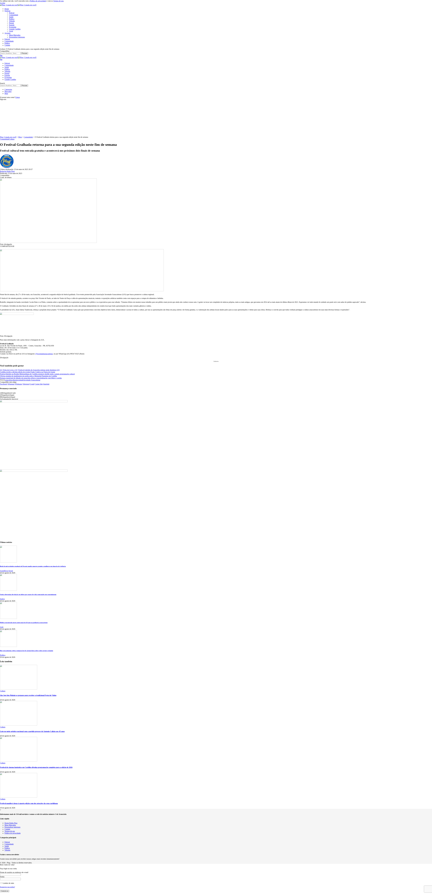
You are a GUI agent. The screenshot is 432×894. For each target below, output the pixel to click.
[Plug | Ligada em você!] (18, 5)
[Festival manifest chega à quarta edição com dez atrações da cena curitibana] (18, 797)
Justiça (2, 599)
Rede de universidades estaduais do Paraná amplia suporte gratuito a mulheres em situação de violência (33, 566)
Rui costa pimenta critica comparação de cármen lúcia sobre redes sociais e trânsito (26, 650)
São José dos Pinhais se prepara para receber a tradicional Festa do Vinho (28, 695)
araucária (8, 380)
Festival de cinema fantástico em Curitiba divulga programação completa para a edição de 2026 (36, 767)
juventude (19, 380)
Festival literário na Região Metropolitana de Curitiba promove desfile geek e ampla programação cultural (37, 374)
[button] (2, 3)
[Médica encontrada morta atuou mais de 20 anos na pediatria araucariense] (8, 618)
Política (2, 655)
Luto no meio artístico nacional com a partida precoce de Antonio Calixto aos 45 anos (32, 731)
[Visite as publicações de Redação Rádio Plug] (7, 167)
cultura (14, 380)
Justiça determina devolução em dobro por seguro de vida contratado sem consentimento (28, 594)
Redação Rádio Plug (7, 171)
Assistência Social (6, 571)
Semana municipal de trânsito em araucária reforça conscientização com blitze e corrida (31, 378)
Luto (1, 627)
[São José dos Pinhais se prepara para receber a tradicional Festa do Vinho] (18, 689)
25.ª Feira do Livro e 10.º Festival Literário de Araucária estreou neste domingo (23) (30, 370)
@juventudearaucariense (44, 354)
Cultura (11, 139)
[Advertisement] (216, 119)
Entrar (17, 97)
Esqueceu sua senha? (7, 887)
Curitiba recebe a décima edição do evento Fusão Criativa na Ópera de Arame (27, 372)
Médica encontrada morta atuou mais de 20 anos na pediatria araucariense (24, 622)
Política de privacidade (38, 1)
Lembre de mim (8, 883)
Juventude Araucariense (31, 380)
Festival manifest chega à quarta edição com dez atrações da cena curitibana (29, 803)
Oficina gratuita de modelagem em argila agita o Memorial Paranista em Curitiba (28, 376)
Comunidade (4, 139)
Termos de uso (58, 1)
